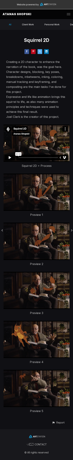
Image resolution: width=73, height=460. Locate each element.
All (10, 24)
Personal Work (52, 24)
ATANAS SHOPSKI (17, 14)
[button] (58, 422)
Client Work (28, 24)
